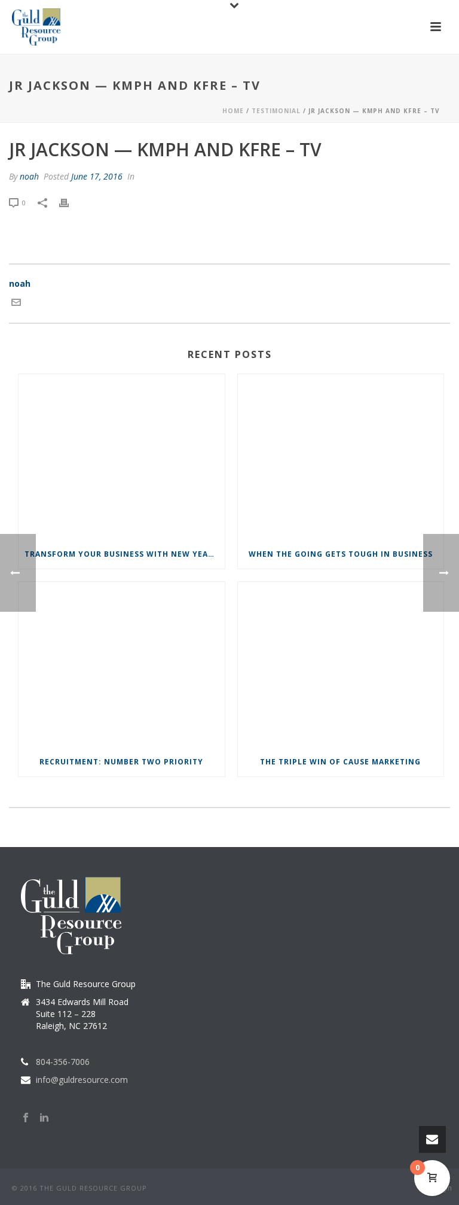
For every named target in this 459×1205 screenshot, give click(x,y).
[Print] (70, 202)
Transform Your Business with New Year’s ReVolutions (125, 554)
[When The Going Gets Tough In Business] (341, 457)
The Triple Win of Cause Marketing (340, 762)
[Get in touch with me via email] (16, 303)
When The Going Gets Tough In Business (341, 554)
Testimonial (276, 111)
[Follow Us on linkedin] (44, 1118)
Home (233, 111)
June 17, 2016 (97, 176)
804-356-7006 (63, 1062)
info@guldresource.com (82, 1080)
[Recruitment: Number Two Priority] (122, 665)
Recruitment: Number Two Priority (121, 762)
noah (29, 176)
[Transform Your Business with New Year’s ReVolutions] (122, 457)
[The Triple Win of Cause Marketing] (341, 665)
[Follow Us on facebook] (25, 1118)
